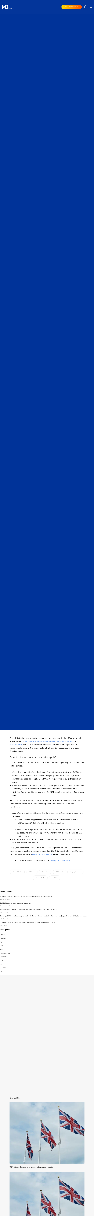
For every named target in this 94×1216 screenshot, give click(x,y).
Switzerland (4, 957)
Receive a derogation (27, 829)
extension (45, 872)
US (1, 972)
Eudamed (3, 938)
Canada (2, 935)
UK (1, 964)
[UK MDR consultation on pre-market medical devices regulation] (47, 1133)
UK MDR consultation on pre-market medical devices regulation (32, 1167)
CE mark (31, 872)
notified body (40, 878)
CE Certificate (17, 872)
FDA (1, 942)
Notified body (5, 953)
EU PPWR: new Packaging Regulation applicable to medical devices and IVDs (27, 922)
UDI (1, 960)
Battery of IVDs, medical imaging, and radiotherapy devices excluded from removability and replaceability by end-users (43, 916)
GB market (59, 872)
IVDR (45, 306)
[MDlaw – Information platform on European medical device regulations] (8, 7)
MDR (48, 306)
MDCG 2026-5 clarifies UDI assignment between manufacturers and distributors (29, 909)
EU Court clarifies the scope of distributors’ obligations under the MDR (26, 896)
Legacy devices (75, 872)
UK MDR (54, 878)
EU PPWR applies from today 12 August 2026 (16, 903)
